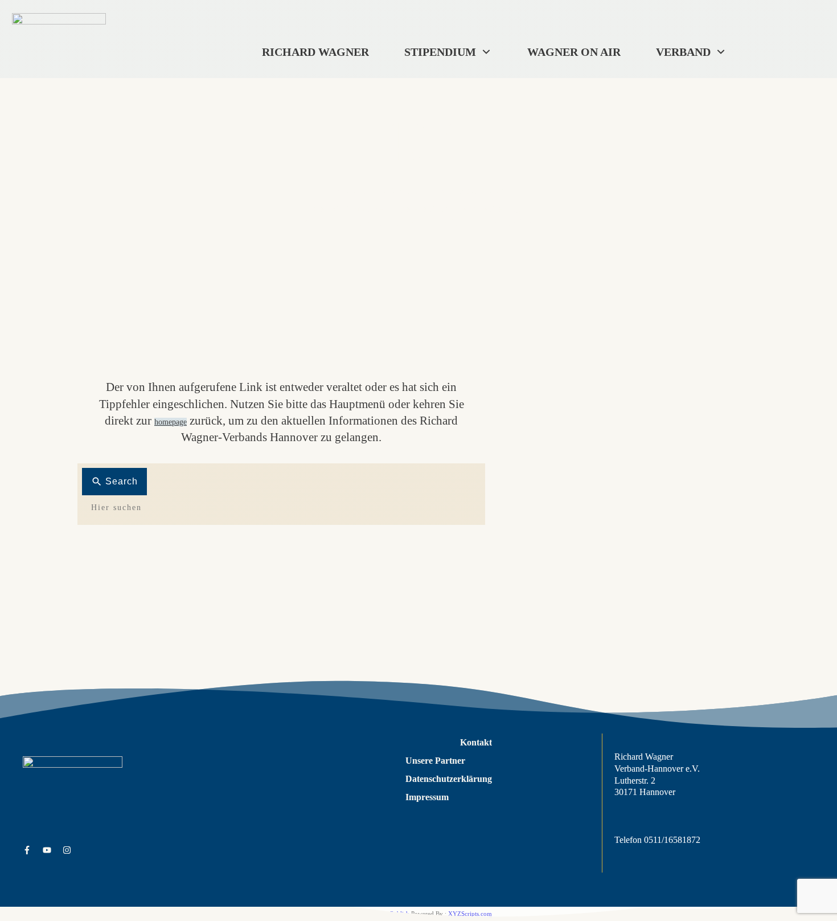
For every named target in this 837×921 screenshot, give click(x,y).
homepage (170, 422)
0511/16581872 (672, 840)
